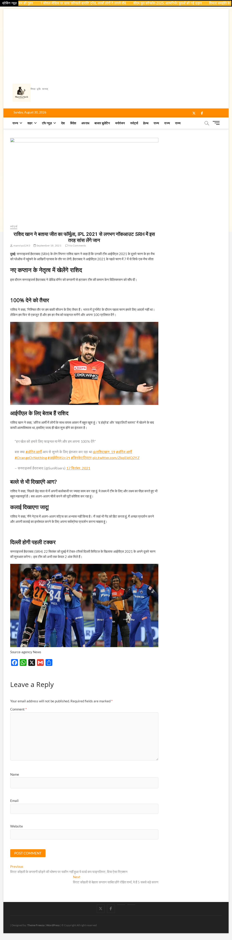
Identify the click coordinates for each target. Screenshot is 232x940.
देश (63, 123)
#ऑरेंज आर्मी (34, 452)
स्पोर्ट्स (134, 123)
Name (14, 774)
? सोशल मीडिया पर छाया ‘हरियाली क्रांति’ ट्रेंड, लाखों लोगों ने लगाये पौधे (68, 3)
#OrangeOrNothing (31, 457)
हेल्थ (145, 123)
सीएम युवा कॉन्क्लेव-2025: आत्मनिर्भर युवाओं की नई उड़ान (152, 3)
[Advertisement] (115, 42)
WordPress (53, 925)
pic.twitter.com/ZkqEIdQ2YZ (116, 457)
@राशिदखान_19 (104, 452)
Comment (18, 709)
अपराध (85, 123)
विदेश (73, 123)
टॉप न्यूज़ (47, 123)
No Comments (77, 245)
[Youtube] (121, 904)
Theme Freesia (35, 925)
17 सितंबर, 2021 (78, 468)
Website (16, 826)
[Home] (131, 904)
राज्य (15, 123)
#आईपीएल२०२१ (59, 457)
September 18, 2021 (48, 245)
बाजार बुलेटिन (102, 123)
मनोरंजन (120, 123)
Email (14, 801)
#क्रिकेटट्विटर (81, 457)
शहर (30, 123)
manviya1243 (21, 245)
